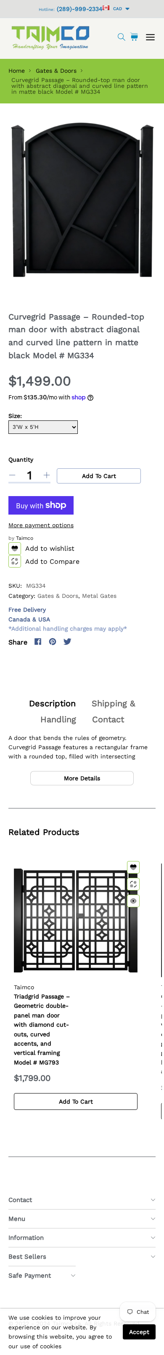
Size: (15, 415)
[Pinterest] (52, 641)
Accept (139, 1332)
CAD (116, 8)
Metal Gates (99, 595)
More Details (82, 778)
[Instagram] (82, 641)
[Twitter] (67, 641)
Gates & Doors (56, 70)
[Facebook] (38, 641)
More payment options (41, 525)
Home (16, 70)
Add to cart (99, 476)
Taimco (24, 538)
